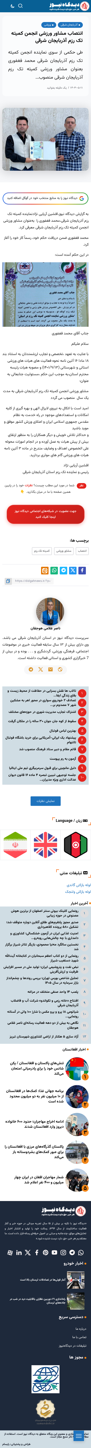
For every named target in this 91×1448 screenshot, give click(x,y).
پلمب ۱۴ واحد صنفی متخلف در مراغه (53, 992)
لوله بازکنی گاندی (79, 885)
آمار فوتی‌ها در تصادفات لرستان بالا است (42, 1280)
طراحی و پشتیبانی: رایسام (16, 1444)
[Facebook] (36, 1253)
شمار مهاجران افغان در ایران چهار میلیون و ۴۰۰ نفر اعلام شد (39, 1180)
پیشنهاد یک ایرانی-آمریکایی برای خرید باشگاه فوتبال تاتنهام (40, 740)
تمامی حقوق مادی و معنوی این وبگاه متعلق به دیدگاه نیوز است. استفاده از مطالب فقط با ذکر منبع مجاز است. (46, 1435)
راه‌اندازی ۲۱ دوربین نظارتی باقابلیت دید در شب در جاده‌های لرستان (37, 1301)
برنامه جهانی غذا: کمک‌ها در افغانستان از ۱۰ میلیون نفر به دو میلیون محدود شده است (35, 1096)
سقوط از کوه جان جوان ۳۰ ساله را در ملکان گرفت (42, 721)
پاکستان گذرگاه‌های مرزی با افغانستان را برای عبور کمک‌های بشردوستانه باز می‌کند (34, 1152)
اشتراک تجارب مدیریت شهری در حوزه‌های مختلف (42, 712)
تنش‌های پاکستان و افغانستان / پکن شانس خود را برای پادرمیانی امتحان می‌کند (37, 1068)
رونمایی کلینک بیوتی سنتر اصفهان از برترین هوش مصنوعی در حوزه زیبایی (44, 913)
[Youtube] (54, 1253)
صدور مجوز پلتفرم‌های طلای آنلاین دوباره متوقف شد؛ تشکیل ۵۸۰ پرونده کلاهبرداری (42, 925)
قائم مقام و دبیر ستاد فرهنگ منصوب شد (47, 749)
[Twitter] (27, 1253)
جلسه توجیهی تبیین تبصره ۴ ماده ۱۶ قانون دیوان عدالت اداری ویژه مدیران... (42, 777)
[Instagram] (63, 1253)
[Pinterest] (45, 1253)
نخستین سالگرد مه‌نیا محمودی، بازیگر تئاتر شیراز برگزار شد (41, 947)
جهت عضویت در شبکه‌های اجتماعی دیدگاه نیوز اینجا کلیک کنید (45, 514)
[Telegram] (72, 1253)
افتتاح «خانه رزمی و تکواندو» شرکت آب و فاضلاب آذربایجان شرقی (44, 1003)
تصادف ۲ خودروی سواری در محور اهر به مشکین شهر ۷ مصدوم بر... (43, 703)
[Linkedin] (19, 1253)
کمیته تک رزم (42, 551)
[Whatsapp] (81, 1253)
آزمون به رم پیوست (63, 759)
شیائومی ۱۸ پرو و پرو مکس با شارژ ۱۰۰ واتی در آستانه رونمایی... (42, 1014)
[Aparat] (10, 1253)
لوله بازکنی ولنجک (78, 892)
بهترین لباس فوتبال (62, 731)
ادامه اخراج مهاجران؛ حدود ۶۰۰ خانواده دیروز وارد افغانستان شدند (34, 1124)
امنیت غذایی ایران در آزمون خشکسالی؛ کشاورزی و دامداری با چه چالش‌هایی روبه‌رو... (44, 936)
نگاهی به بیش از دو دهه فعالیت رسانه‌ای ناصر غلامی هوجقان (42, 1025)
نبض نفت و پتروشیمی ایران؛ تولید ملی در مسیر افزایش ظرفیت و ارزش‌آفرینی (41, 969)
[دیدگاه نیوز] (69, 6)
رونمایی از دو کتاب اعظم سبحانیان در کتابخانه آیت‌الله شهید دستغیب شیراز (41, 958)
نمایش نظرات (46, 801)
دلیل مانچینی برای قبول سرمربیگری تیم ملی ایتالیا (42, 768)
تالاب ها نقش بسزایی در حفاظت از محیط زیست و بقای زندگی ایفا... (41, 693)
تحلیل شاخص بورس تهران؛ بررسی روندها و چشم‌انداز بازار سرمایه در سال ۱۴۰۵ (42, 981)
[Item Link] (77, 1068)
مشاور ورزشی (63, 551)
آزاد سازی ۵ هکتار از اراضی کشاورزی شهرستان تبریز (44, 1036)
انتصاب (82, 551)
